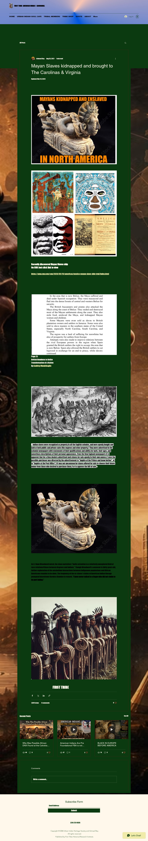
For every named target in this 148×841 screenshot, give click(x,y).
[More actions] (115, 58)
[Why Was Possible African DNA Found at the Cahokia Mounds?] (36, 729)
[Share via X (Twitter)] (38, 696)
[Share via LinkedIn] (44, 696)
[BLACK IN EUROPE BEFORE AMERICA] (111, 729)
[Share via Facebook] (32, 696)
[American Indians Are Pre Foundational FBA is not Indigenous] (74, 729)
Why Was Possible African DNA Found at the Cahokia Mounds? (35, 744)
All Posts (22, 43)
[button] (137, 16)
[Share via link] (49, 696)
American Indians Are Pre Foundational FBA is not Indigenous (72, 744)
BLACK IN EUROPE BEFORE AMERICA (107, 744)
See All (126, 716)
